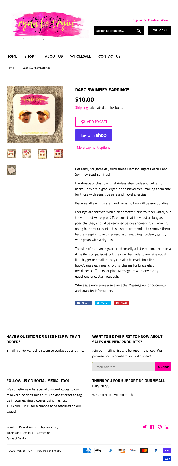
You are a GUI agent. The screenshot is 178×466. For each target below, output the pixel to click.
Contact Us (109, 56)
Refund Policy (27, 427)
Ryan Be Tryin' (24, 450)
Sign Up (163, 367)
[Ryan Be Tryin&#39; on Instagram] (167, 427)
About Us (54, 56)
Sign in (137, 20)
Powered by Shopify (49, 450)
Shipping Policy (49, 427)
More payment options (93, 147)
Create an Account (159, 20)
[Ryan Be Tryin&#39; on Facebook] (152, 427)
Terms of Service (17, 438)
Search (11, 427)
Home (12, 56)
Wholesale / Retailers (20, 433)
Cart (163, 30)
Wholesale (80, 56)
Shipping (81, 107)
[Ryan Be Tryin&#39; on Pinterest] (159, 427)
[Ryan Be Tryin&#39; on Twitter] (144, 427)
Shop (30, 56)
